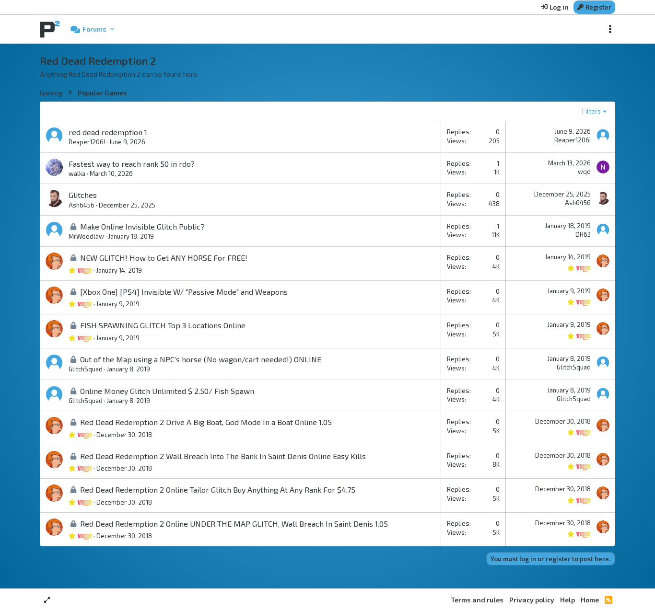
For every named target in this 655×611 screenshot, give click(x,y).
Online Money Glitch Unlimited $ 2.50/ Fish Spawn (167, 390)
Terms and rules (477, 600)
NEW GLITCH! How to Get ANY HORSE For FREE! (163, 257)
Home (590, 600)
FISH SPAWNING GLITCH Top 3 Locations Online (163, 325)
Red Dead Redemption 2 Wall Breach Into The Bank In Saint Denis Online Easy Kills (223, 456)
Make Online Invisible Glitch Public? (142, 226)
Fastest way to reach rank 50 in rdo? (132, 163)
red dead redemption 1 (108, 132)
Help (567, 600)
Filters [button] (591, 111)
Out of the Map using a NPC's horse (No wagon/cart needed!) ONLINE (200, 359)
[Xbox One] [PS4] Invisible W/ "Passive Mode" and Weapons (184, 291)
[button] (112, 29)
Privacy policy (531, 600)
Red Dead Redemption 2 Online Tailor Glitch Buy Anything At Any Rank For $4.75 (217, 489)
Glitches (83, 194)
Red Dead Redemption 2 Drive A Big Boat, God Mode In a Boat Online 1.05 (206, 422)
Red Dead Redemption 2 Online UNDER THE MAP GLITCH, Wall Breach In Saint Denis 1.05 (234, 523)
